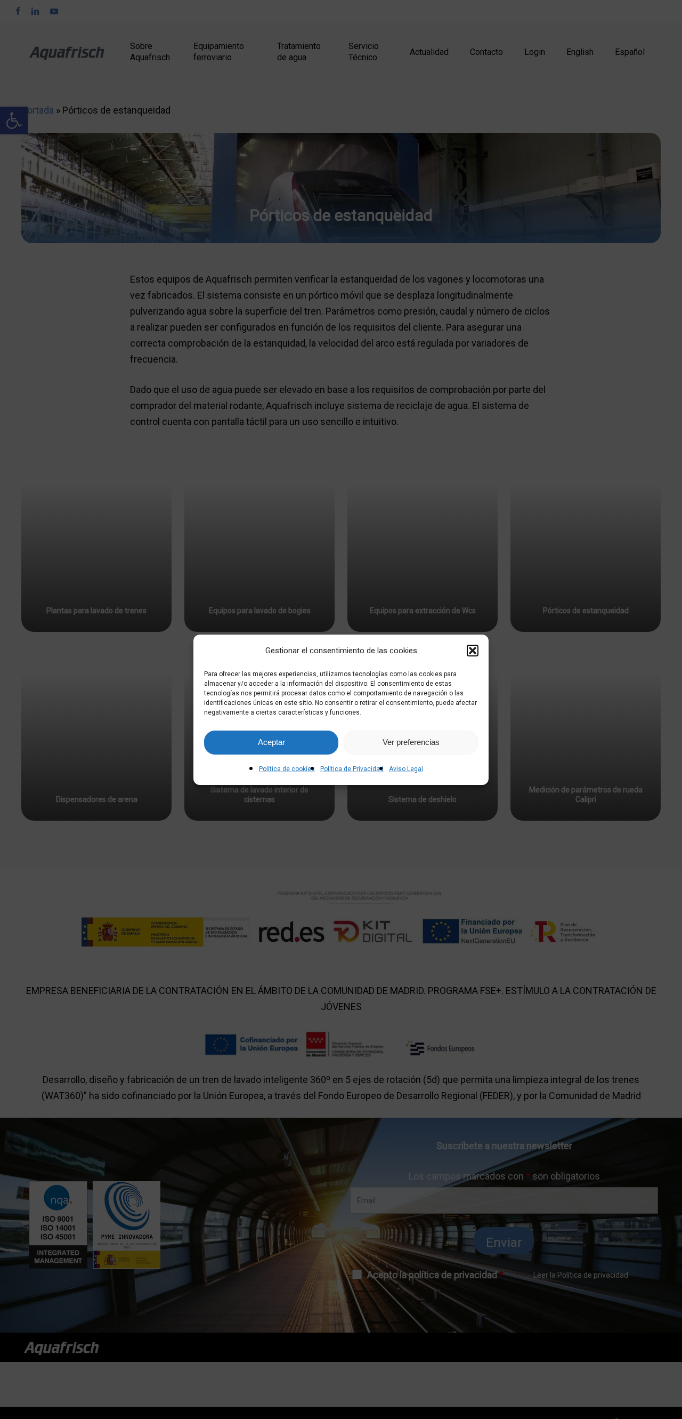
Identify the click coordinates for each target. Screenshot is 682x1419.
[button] (472, 650)
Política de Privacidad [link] (352, 769)
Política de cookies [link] (287, 769)
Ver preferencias (411, 742)
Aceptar (271, 742)
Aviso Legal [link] (406, 769)
